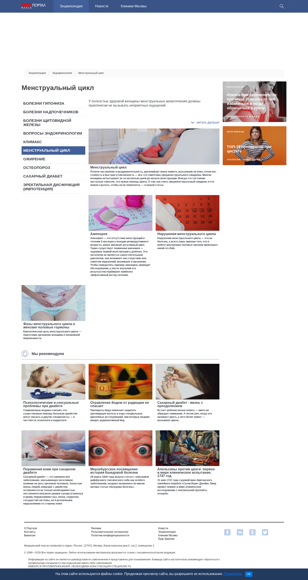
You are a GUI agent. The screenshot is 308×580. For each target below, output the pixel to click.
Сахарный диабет (42, 176)
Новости (101, 6)
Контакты (29, 531)
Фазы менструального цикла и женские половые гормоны (49, 325)
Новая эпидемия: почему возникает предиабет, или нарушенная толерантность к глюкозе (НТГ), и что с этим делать (254, 191)
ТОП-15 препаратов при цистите (249, 149)
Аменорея (98, 234)
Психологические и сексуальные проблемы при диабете (51, 404)
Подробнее (232, 574)
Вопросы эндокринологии (52, 133)
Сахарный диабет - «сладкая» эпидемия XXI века (254, 295)
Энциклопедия (71, 6)
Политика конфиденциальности (110, 535)
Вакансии (29, 535)
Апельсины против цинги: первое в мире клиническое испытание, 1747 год (186, 472)
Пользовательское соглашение (109, 531)
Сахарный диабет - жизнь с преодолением (180, 404)
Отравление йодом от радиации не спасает (119, 404)
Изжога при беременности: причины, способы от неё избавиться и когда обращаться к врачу (252, 101)
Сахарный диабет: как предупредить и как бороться (247, 335)
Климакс (32, 142)
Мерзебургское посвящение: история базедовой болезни (114, 470)
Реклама (96, 528)
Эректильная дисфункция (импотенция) (51, 187)
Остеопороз (36, 168)
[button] (205, 122)
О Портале (30, 528)
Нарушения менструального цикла (186, 234)
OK (249, 574)
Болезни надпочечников (50, 112)
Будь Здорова (166, 538)
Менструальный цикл (46, 150)
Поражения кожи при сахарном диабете (49, 470)
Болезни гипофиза (43, 103)
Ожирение (34, 159)
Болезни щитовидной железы (47, 122)
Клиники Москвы (134, 6)
